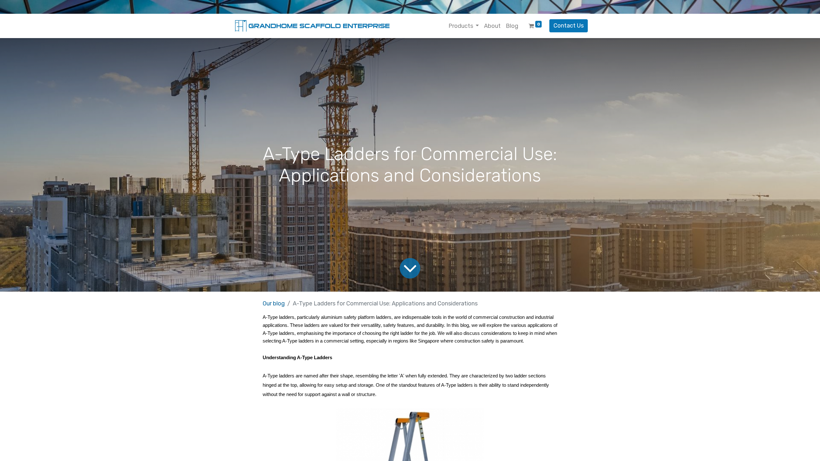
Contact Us (569, 25)
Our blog (274, 303)
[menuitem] (492, 26)
